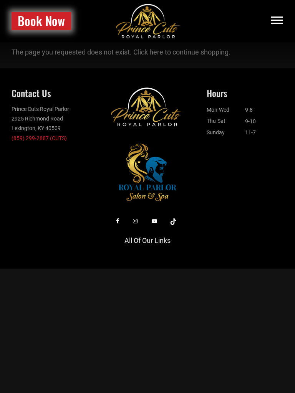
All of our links (147, 240)
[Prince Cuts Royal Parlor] (148, 21)
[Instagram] (135, 221)
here (156, 52)
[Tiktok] (173, 221)
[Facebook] (117, 221)
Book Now (41, 20)
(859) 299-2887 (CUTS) (39, 138)
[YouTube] (154, 221)
